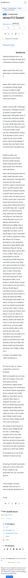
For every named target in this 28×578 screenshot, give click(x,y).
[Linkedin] (13, 549)
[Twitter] (4, 549)
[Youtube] (17, 549)
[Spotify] (20, 549)
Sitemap (10, 518)
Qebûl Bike (9, 577)
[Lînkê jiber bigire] (22, 33)
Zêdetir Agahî (17, 577)
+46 (7, 527)
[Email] (19, 33)
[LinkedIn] (15, 33)
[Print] (19, 28)
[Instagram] (10, 549)
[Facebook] (5, 33)
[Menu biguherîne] (25, 2)
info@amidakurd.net (12, 533)
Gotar (4, 14)
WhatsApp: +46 (10, 530)
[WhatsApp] (12, 33)
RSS (4, 518)
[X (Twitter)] (8, 33)
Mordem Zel (15, 23)
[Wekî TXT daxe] (8, 28)
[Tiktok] (23, 549)
